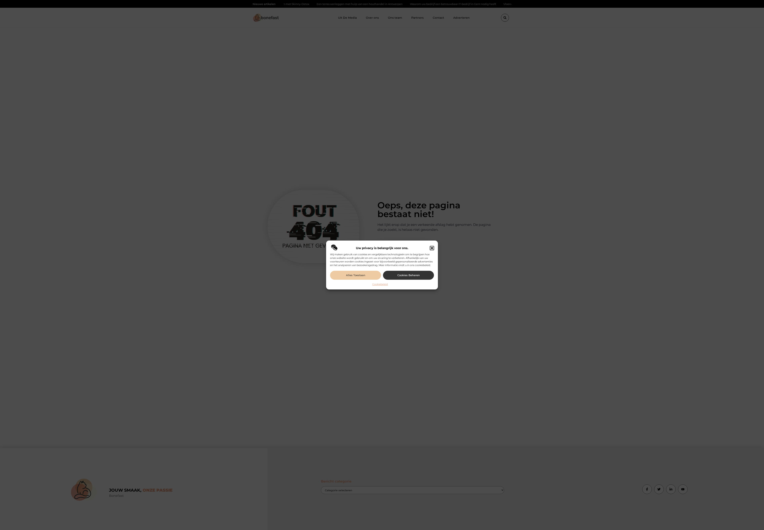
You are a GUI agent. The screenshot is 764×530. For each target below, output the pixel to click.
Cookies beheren (408, 275)
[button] (432, 248)
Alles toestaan (355, 275)
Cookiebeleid (380, 284)
